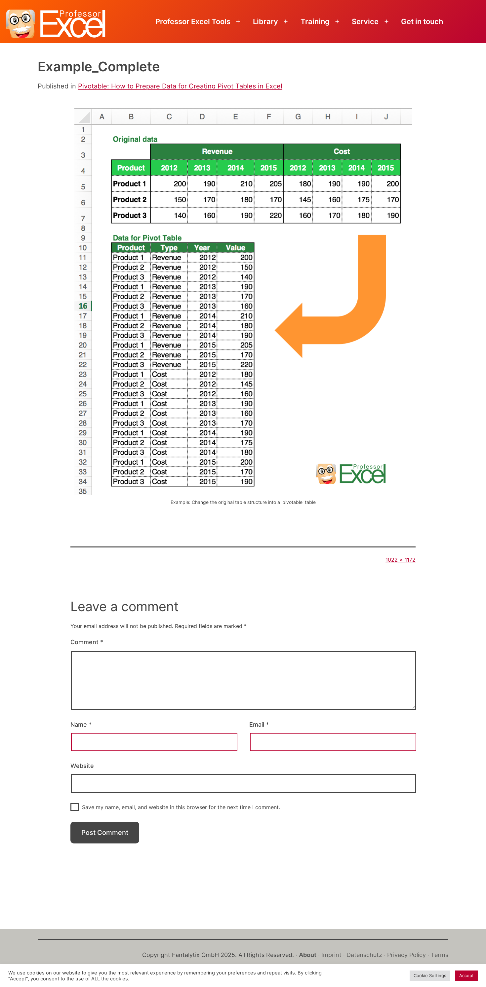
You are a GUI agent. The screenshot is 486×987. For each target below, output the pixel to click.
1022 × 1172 (400, 559)
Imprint (331, 954)
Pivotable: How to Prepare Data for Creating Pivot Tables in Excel (180, 86)
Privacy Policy (406, 954)
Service (365, 21)
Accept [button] (466, 975)
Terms (439, 954)
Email (259, 724)
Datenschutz (364, 954)
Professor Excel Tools (192, 21)
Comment (86, 642)
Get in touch (422, 21)
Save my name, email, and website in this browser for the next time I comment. (181, 807)
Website (82, 765)
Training (315, 21)
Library (265, 21)
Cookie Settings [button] (430, 975)
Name (81, 724)
